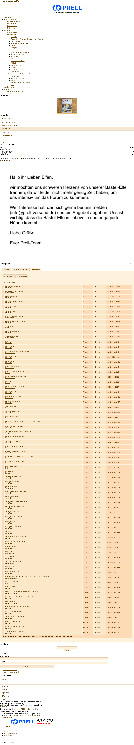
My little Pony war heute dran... (15, 626)
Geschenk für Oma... (12, 466)
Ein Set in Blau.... (10, 346)
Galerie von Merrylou (21, 269)
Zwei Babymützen (11, 406)
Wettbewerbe (6, 132)
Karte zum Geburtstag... (13, 331)
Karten (13, 45)
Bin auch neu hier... (11, 486)
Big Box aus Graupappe (13, 286)
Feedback (5, 689)
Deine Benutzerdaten (10, 19)
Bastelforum (7, 30)
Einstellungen (11, 23)
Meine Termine (12, 26)
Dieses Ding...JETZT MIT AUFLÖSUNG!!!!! (19, 456)
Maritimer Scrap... (11, 546)
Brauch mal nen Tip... (12, 601)
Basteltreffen (15, 72)
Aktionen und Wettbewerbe (19, 43)
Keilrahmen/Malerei (17, 54)
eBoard (7, 160)
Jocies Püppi (9, 556)
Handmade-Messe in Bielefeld (15, 396)
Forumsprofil (36, 269)
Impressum (5, 142)
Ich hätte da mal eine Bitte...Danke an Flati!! (19, 596)
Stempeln (14, 48)
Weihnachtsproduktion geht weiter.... (17, 536)
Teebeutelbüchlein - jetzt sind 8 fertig (17, 631)
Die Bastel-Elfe (10, 1)
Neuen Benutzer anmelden (11, 672)
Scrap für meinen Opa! (12, 511)
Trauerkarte (9, 326)
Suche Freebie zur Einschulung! (15, 616)
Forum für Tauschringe (18, 61)
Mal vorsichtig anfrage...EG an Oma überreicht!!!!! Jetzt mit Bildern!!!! (27, 576)
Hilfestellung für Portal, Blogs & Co (22, 82)
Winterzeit (8, 531)
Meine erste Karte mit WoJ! (14, 426)
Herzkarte (8, 341)
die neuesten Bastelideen (10, 122)
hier (17, 158)
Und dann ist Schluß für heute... (15, 541)
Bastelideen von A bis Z (9, 125)
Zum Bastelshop (9, 87)
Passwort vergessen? (10, 670)
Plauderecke (15, 76)
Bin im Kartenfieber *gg (12, 496)
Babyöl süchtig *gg (11, 296)
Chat (12, 85)
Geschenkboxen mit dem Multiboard (17, 351)
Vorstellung (14, 37)
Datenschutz (8, 735)
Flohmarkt (14, 69)
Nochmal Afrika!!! (10, 566)
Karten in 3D (9, 471)
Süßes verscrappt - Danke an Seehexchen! (19, 431)
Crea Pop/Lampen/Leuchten (20, 52)
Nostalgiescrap (10, 521)
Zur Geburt (8, 381)
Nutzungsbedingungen (11, 733)
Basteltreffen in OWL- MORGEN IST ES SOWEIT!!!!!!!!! (22, 421)
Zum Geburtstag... (11, 356)
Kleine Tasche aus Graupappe (15, 386)
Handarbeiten (15, 50)
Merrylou (97, 287)
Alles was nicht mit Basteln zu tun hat (19, 74)
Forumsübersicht (8, 276)
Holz (12, 58)
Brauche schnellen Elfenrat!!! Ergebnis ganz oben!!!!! (22, 591)
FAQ (3, 138)
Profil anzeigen (22, 276)
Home (2, 160)
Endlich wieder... (10, 361)
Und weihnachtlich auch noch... (15, 516)
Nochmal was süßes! (12, 481)
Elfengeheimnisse (17, 65)
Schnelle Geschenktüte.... (13, 401)
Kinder (13, 80)
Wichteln (14, 63)
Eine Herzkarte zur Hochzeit (14, 301)
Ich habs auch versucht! (13, 526)
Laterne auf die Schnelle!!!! (14, 316)
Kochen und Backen (17, 78)
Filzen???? (9, 551)
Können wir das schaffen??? (14, 506)
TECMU (11, 742)
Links (3, 683)
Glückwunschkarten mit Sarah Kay (16, 451)
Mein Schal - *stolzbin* (12, 366)
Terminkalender (7, 135)
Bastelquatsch (15, 41)
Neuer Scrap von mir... (12, 571)
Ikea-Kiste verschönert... (13, 581)
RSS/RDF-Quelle (26, 709)
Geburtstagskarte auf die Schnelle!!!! (17, 606)
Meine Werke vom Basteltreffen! (15, 446)
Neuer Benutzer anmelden (15, 91)
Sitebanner (5, 686)
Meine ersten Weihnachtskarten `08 (16, 371)
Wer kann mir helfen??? (13, 476)
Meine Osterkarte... (11, 586)
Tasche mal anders (11, 336)
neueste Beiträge (12, 32)
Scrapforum (14, 56)
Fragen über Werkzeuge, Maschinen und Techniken (27, 39)
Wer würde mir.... (10, 306)
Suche (4, 699)
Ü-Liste (13, 67)
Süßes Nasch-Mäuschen (13, 561)
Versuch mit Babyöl (11, 311)
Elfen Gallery (6, 696)
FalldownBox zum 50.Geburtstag (16, 376)
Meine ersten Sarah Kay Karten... (16, 491)
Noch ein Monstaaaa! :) (12, 416)
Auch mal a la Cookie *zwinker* (15, 321)
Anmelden (7, 89)
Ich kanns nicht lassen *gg (13, 611)
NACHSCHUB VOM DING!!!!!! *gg (16, 461)
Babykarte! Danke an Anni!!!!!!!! (15, 436)
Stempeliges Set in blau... (13, 441)
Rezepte (4, 679)
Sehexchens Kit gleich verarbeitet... (16, 501)
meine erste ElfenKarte (12, 621)
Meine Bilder (11, 28)
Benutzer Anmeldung (14, 21)
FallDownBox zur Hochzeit (14, 291)
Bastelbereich (11, 34)
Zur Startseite (8, 17)
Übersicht (7, 269)
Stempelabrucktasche (12, 411)
